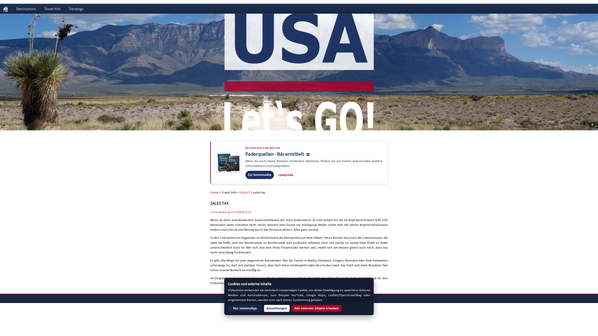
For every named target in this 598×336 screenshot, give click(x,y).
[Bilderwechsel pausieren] (592, 125)
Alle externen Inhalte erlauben (316, 308)
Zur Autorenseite (259, 175)
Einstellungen (277, 308)
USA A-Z (244, 192)
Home (214, 192)
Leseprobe (285, 175)
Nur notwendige (245, 308)
